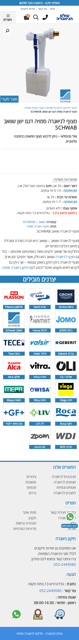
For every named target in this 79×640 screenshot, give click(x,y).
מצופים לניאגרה (65, 482)
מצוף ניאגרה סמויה (34, 108)
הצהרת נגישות (26, 523)
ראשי (74, 108)
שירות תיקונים (28, 8)
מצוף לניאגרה (65, 256)
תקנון (32, 517)
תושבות (30, 482)
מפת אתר (29, 512)
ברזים (32, 492)
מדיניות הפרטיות (24, 528)
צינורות (31, 476)
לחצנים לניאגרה (65, 492)
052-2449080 (65, 564)
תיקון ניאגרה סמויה (15, 267)
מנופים (31, 487)
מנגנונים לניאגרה (64, 476)
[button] (7, 31)
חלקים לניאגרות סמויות (58, 108)
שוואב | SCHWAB (34, 222)
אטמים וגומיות (66, 487)
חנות (52, 8)
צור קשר (42, 8)
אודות (72, 528)
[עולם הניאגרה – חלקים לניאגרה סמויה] (64, 19)
